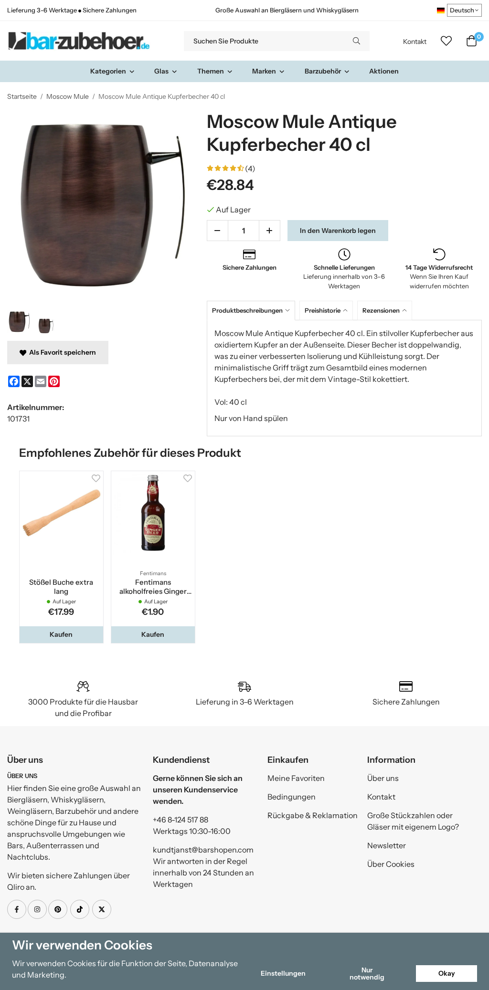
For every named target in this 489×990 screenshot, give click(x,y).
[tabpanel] (344, 378)
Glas (161, 71)
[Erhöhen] (269, 230)
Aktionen (384, 71)
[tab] (253, 310)
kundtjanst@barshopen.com (203, 849)
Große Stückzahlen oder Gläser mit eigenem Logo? (413, 821)
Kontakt (414, 41)
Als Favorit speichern (61, 352)
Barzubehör (323, 71)
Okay (446, 973)
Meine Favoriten (296, 778)
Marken (264, 71)
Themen (210, 71)
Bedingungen (291, 796)
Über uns (383, 778)
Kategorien (108, 71)
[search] (356, 41)
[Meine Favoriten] (446, 41)
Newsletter (386, 845)
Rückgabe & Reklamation (312, 815)
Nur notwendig (367, 973)
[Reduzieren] (217, 230)
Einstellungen (283, 973)
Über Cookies (391, 864)
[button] (61, 634)
